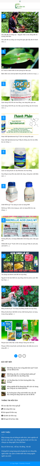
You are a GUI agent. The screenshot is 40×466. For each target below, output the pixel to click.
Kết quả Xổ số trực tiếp (10, 419)
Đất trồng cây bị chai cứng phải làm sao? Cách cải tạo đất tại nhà (22, 368)
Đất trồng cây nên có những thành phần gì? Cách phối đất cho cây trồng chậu (21, 375)
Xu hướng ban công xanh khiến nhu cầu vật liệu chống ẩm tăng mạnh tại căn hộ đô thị (21, 393)
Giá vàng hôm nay (9, 409)
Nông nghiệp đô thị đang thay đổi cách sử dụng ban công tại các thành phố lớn (22, 387)
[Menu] (2, 5)
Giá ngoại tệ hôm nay (10, 412)
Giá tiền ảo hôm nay (9, 415)
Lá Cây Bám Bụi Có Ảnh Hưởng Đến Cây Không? (21, 381)
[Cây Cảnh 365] (20, 5)
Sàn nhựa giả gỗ (14, 405)
